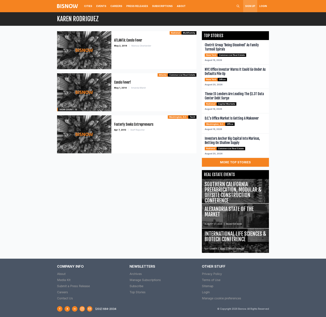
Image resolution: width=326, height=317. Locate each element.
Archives (136, 274)
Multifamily (189, 33)
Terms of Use (211, 280)
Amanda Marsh (138, 88)
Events (101, 6)
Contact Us (65, 298)
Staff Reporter (137, 130)
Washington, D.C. (178, 117)
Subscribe (136, 286)
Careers (116, 6)
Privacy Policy (212, 274)
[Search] (238, 6)
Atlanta (163, 75)
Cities (88, 6)
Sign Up (250, 6)
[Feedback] (89, 309)
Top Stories (138, 292)
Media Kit (63, 280)
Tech (192, 117)
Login (263, 6)
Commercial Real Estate (182, 75)
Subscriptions (162, 6)
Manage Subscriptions (145, 280)
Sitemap (207, 286)
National (175, 33)
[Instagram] (82, 309)
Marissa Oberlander (141, 45)
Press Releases (137, 6)
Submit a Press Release (73, 286)
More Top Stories (235, 162)
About (181, 6)
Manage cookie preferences (221, 298)
